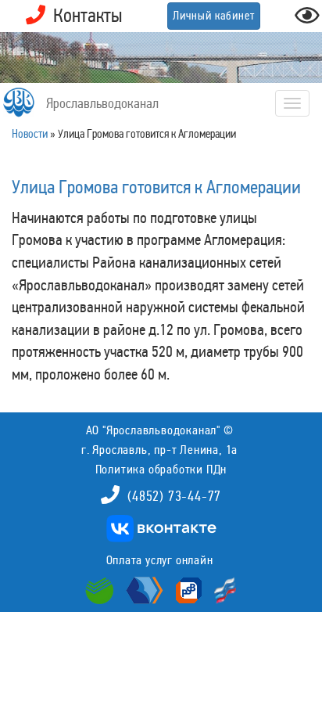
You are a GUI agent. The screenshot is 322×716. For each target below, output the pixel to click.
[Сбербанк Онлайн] (101, 589)
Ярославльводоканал (102, 103)
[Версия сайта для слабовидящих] (307, 20)
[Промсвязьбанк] (186, 589)
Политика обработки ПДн (161, 469)
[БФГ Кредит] (221, 589)
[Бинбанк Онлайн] (142, 589)
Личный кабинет (214, 16)
